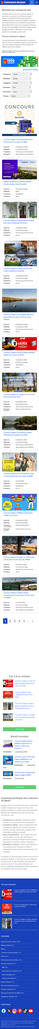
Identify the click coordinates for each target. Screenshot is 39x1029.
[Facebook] (3, 1010)
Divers (3, 956)
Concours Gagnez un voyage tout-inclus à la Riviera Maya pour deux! (25, 717)
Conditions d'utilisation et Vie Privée (24, 1026)
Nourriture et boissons (8, 985)
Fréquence (7, 74)
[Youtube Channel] (30, 1010)
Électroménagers (7, 974)
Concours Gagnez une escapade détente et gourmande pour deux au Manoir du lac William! (19, 316)
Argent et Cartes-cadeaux (9, 941)
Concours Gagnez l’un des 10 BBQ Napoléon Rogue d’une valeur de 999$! (25, 683)
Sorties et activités (6, 989)
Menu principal (36, 2)
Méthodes (6, 78)
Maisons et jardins (6, 963)
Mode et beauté (6, 982)
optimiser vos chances (14, 866)
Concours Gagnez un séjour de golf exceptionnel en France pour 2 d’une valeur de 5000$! (19, 595)
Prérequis (6, 87)
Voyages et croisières (7, 996)
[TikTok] (25, 1010)
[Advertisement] (19, 651)
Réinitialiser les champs (30, 69)
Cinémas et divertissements (9, 952)
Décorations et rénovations (10, 971)
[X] (9, 1010)
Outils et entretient (8, 978)
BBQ (3, 967)
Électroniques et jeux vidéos (9, 960)
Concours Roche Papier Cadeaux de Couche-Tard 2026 (23, 694)
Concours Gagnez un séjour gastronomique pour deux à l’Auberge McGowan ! (24, 705)
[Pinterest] (19, 1010)
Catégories (7, 83)
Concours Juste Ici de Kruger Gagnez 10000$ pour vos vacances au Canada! (24, 759)
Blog (2, 949)
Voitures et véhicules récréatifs (10, 993)
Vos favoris (7, 92)
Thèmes (6, 96)
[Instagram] (14, 1010)
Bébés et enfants (6, 945)
